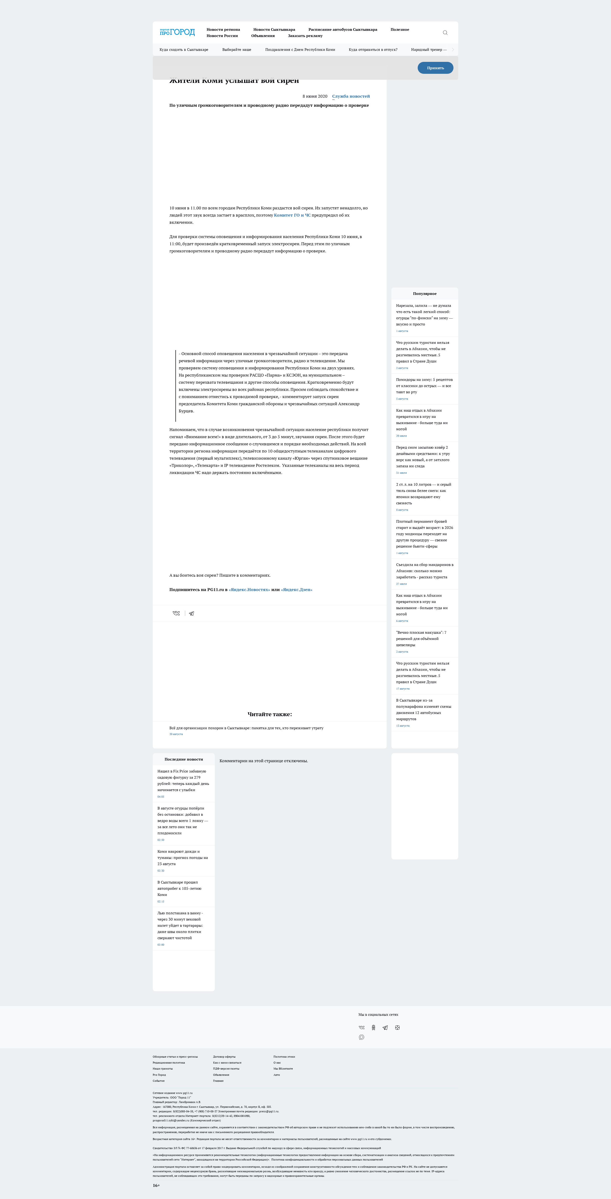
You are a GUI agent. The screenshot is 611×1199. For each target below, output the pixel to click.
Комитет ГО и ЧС (292, 215)
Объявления (263, 35)
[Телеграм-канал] (385, 1027)
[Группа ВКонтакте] (362, 1027)
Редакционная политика (169, 1062)
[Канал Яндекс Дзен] (397, 1027)
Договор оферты (224, 1056)
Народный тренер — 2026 (433, 49)
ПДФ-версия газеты (226, 1068)
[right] (453, 49)
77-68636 (191, 1148)
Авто (277, 1074)
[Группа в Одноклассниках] (373, 1027)
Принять (435, 67)
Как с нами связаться (227, 1062)
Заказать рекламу (305, 35)
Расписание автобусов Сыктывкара (343, 29)
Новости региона (223, 29)
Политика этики (284, 1056)
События (158, 1080)
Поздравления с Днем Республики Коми (300, 49)
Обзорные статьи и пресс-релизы (175, 1056)
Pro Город (159, 1074)
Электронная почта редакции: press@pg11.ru (248, 1111)
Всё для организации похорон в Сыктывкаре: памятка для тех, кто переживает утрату (246, 730)
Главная (218, 1080)
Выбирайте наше (237, 49)
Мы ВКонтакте (283, 1068)
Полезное (400, 29)
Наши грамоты (163, 1068)
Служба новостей (351, 96)
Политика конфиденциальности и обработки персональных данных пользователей (327, 1159)
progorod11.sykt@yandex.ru (171, 1120)
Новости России (222, 35)
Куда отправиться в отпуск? (373, 49)
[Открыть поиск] (445, 32)
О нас (277, 1062)
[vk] (177, 613)
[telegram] (193, 613)
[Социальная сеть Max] (362, 1037)
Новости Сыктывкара (274, 29)
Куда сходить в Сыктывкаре (184, 49)
